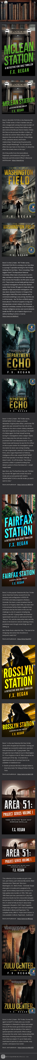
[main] (18, 140)
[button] (2, 2)
